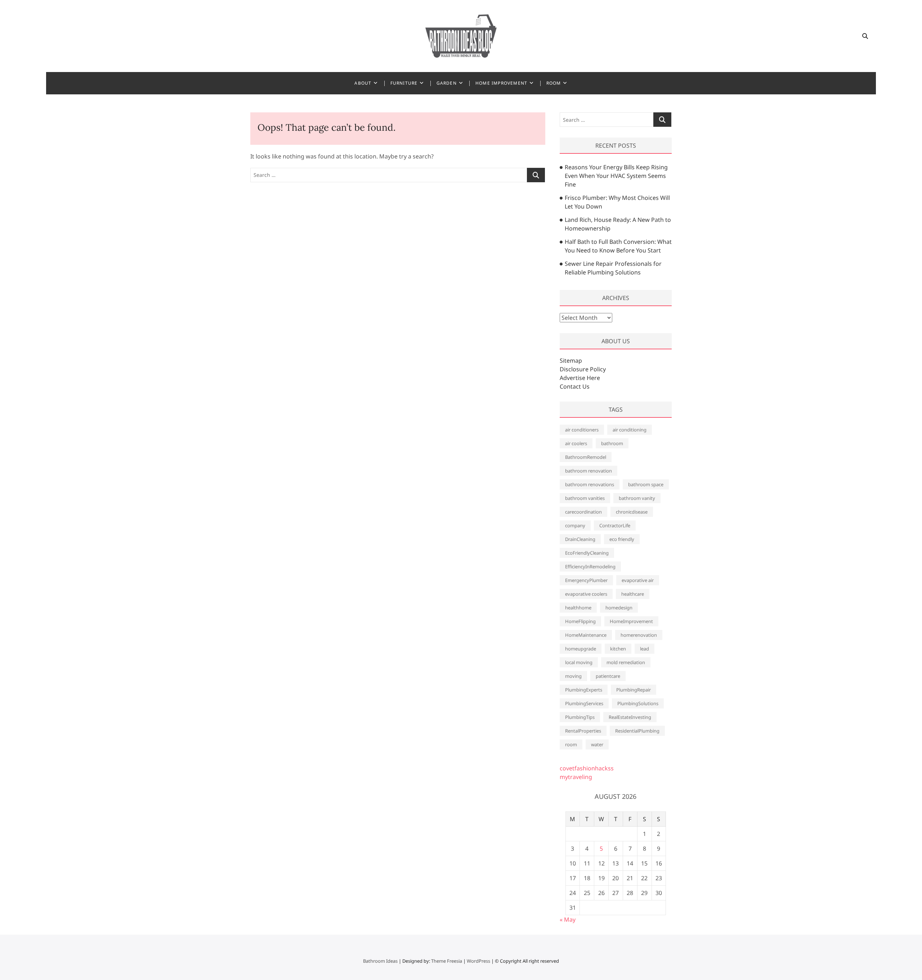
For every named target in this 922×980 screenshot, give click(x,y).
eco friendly (621, 539)
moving (573, 676)
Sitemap (571, 360)
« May (568, 919)
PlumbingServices (584, 703)
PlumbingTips (580, 717)
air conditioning (629, 429)
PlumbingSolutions (637, 703)
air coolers (576, 443)
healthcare (632, 594)
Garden (447, 83)
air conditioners (582, 429)
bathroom (612, 443)
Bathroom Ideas (380, 961)
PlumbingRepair (633, 689)
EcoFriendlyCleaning (587, 553)
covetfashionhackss (587, 768)
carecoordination (583, 512)
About (362, 83)
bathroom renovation (588, 470)
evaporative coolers (586, 594)
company (575, 525)
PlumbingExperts (583, 689)
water (597, 744)
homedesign (618, 607)
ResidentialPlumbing (637, 731)
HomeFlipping (580, 621)
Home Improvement (501, 83)
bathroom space (645, 484)
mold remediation (626, 662)
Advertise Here (580, 378)
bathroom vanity (637, 498)
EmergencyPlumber (586, 580)
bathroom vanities (585, 498)
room (571, 744)
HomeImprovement (631, 621)
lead (644, 648)
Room (553, 83)
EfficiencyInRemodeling (590, 566)
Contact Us (575, 386)
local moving (578, 662)
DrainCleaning (580, 539)
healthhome (578, 607)
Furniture (404, 83)
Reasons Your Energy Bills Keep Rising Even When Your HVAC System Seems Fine (616, 175)
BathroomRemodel (585, 457)
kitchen (618, 648)
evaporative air (638, 580)
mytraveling (576, 777)
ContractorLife (614, 525)
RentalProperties (583, 731)
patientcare (608, 676)
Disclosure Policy (583, 369)
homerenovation (639, 635)
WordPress (478, 961)
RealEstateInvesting (630, 717)
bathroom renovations (589, 484)
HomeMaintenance (586, 635)
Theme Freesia (446, 961)
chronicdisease (632, 512)
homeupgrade (580, 648)
